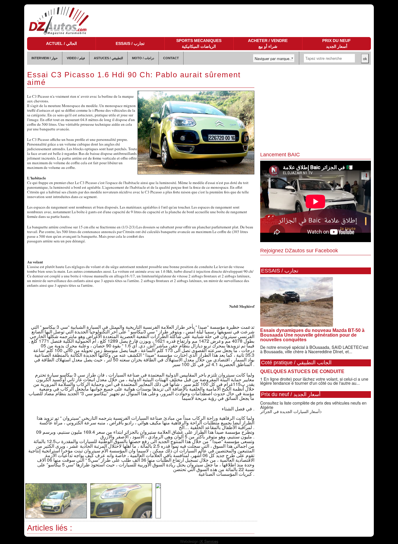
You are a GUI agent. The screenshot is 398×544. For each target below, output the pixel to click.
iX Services (209, 541)
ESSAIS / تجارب (130, 43)
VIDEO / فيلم (76, 58)
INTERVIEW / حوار (44, 58)
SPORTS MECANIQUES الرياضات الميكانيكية (198, 44)
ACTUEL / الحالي (61, 43)
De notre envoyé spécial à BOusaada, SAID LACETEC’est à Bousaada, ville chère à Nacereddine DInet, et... (314, 349)
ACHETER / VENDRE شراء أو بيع (268, 44)
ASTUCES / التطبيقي (108, 58)
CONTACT (171, 58)
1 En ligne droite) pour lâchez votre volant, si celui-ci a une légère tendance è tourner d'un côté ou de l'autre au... (314, 381)
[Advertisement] (315, 108)
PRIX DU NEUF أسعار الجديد (336, 44)
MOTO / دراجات (143, 58)
